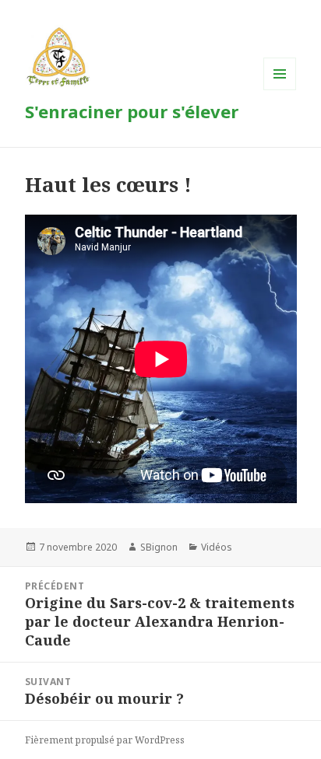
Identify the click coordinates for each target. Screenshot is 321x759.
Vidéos (216, 547)
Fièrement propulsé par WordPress (105, 740)
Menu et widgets (280, 89)
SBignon (159, 547)
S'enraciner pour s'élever (131, 111)
